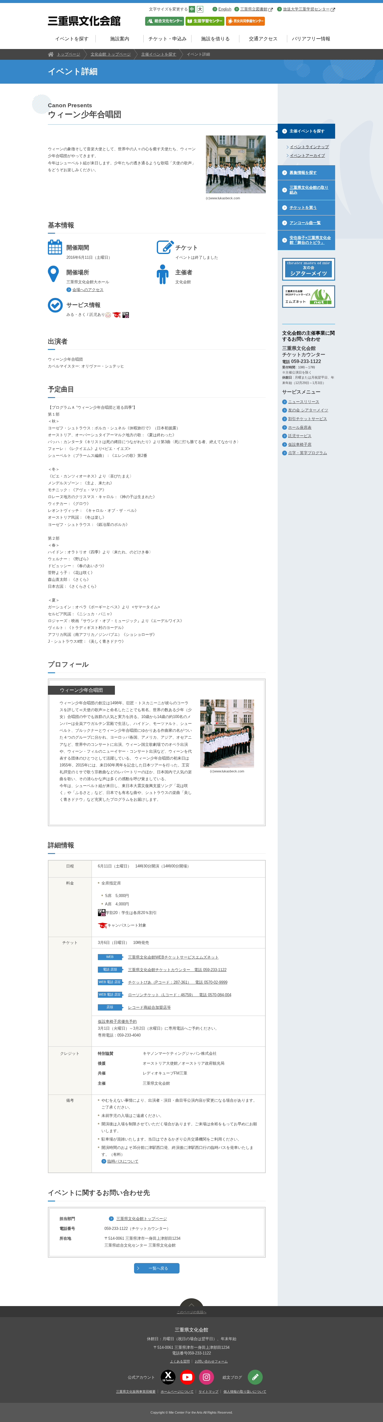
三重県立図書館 (254, 9)
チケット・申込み (167, 38)
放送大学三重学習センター (306, 9)
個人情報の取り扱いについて (245, 1391)
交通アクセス (263, 38)
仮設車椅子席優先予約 (117, 1021)
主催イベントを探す (158, 54)
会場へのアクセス (88, 289)
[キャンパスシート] (117, 314)
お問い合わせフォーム (211, 1361)
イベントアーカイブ (307, 155)
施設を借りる (215, 38)
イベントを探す (72, 38)
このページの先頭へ (191, 1312)
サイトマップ (208, 1391)
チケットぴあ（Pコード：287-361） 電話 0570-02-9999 (177, 982)
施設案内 (119, 38)
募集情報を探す (303, 172)
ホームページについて (177, 1391)
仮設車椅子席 (299, 444)
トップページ (68, 54)
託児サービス (299, 436)
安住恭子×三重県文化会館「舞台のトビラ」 (310, 240)
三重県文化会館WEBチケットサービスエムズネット (173, 957)
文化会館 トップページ (111, 54)
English (224, 9)
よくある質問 (180, 1361)
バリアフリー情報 (311, 38)
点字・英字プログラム (307, 453)
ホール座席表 (299, 427)
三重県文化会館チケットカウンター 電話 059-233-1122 (177, 970)
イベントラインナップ (309, 147)
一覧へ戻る (158, 1268)
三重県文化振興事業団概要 (136, 1391)
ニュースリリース (303, 401)
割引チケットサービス (307, 419)
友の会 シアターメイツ (308, 410)
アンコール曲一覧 (305, 223)
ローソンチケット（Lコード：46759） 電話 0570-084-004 (179, 995)
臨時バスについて (123, 1161)
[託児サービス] (108, 314)
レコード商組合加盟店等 (149, 1007)
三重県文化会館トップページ (141, 1218)
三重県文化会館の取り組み (309, 190)
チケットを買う (303, 207)
